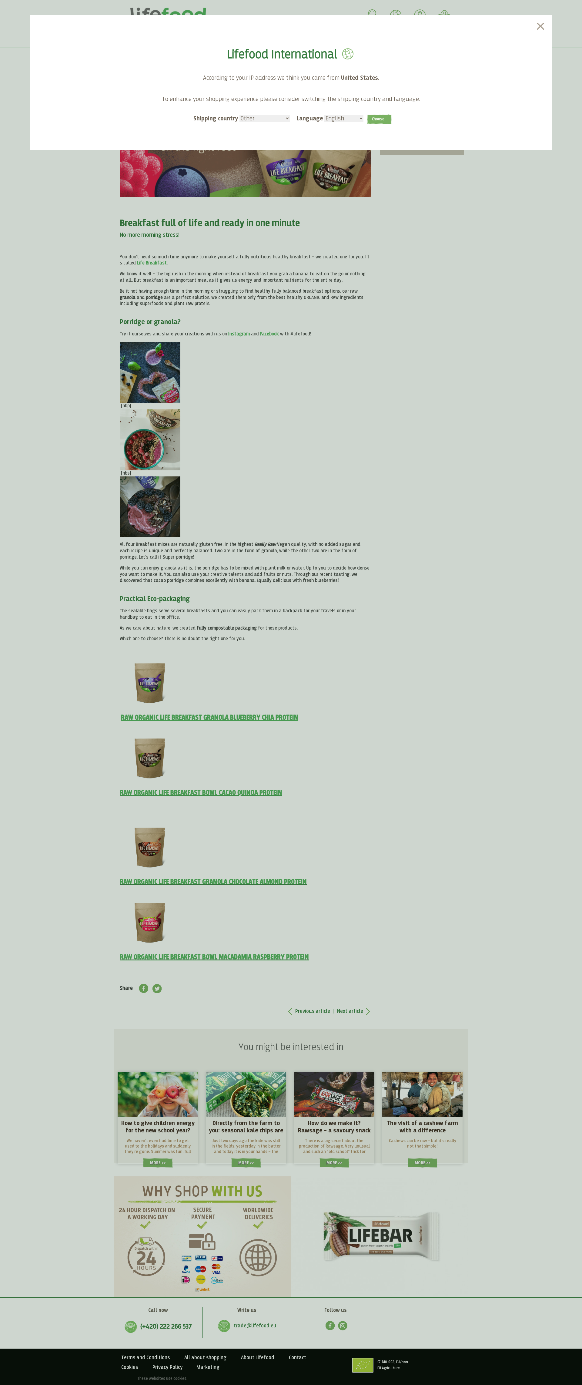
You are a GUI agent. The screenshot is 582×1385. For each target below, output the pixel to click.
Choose (378, 119)
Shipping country (216, 119)
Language (310, 119)
